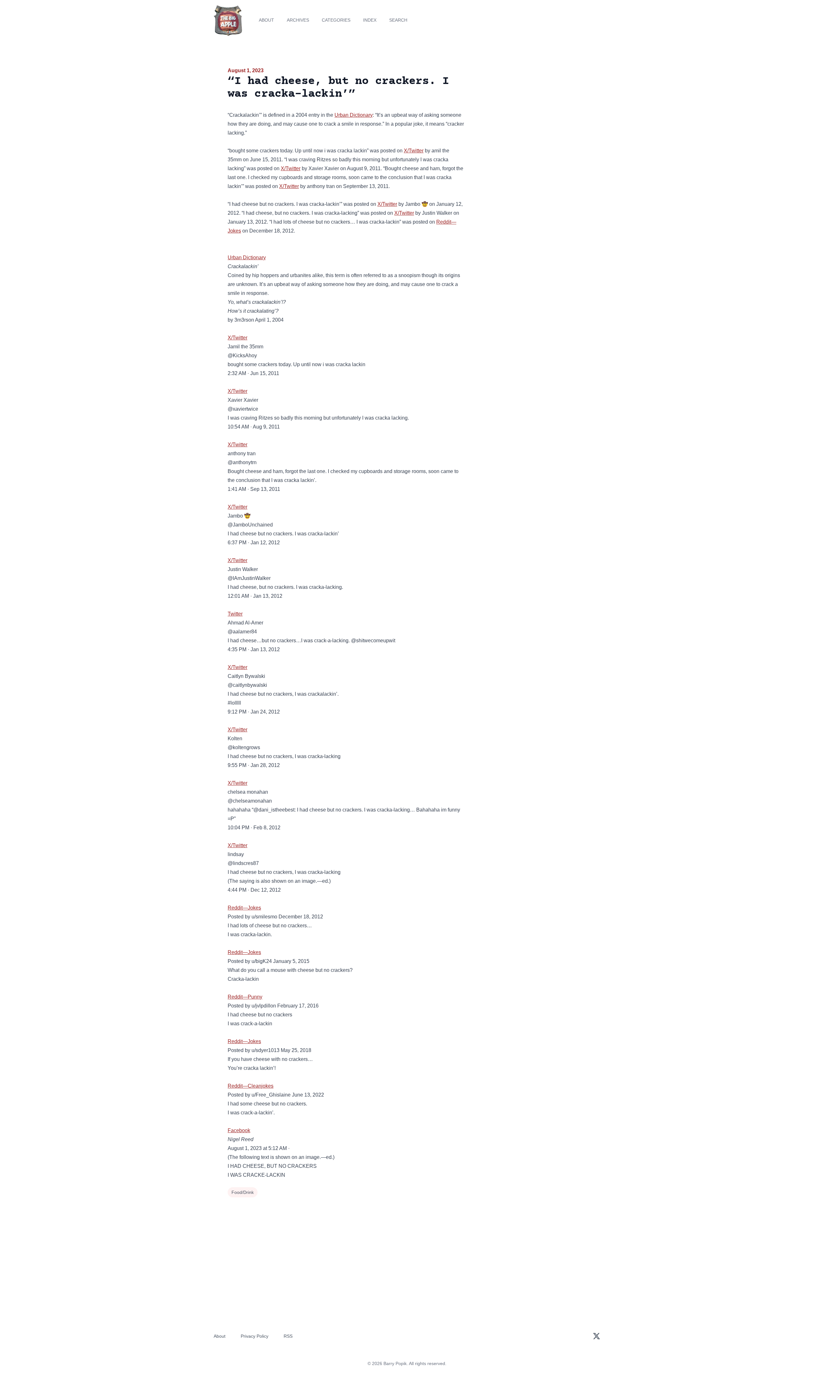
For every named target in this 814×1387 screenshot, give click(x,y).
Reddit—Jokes (244, 907)
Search (398, 20)
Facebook (239, 1130)
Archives (298, 20)
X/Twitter (414, 150)
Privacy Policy (254, 1336)
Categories (336, 20)
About (266, 20)
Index (369, 20)
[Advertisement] (529, 115)
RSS (288, 1336)
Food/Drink (242, 1192)
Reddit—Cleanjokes (250, 1086)
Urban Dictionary (354, 115)
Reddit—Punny (245, 997)
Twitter (235, 614)
